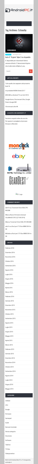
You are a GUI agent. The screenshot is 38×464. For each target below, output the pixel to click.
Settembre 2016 (10, 265)
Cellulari (7, 401)
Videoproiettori (10, 453)
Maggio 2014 (9, 389)
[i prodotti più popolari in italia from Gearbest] (19, 184)
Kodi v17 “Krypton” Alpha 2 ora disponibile (17, 57)
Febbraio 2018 (9, 248)
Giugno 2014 (9, 384)
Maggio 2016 (9, 283)
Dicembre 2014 (10, 358)
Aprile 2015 (8, 340)
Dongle (7, 409)
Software (8, 54)
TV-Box (7, 449)
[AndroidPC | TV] (19, 11)
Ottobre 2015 (9, 314)
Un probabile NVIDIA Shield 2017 (15, 90)
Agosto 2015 (9, 323)
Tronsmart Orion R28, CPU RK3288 (20, 222)
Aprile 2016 (8, 287)
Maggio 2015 (9, 336)
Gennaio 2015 (9, 353)
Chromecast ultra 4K (11, 106)
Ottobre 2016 (9, 261)
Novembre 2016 (10, 257)
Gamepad (8, 418)
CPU (6, 405)
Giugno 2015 (9, 331)
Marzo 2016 (9, 292)
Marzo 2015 (9, 345)
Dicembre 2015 (10, 305)
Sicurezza (8, 436)
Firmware (8, 414)
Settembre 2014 (10, 371)
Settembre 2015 (10, 318)
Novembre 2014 (10, 362)
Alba (6, 215)
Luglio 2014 (8, 380)
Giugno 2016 (9, 279)
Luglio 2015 (8, 327)
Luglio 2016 (8, 274)
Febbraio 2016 (9, 296)
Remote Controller (11, 427)
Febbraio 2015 (9, 349)
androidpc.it (8, 462)
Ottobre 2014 (9, 367)
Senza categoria (10, 431)
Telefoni (7, 445)
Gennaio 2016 (9, 301)
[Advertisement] (21, 16)
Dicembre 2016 (10, 252)
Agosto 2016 (9, 270)
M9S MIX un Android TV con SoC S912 (17, 95)
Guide (7, 423)
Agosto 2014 (9, 375)
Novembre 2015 (10, 309)
